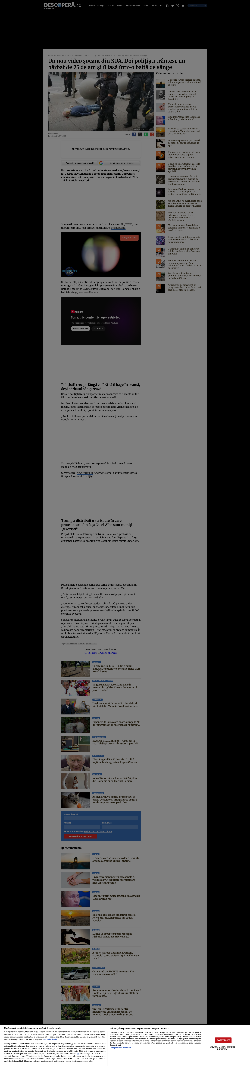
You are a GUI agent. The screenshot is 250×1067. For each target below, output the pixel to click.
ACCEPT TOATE (223, 1040)
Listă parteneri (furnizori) (120, 1048)
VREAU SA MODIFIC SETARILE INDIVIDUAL (222, 1048)
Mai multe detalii (50, 1039)
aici (78, 1054)
